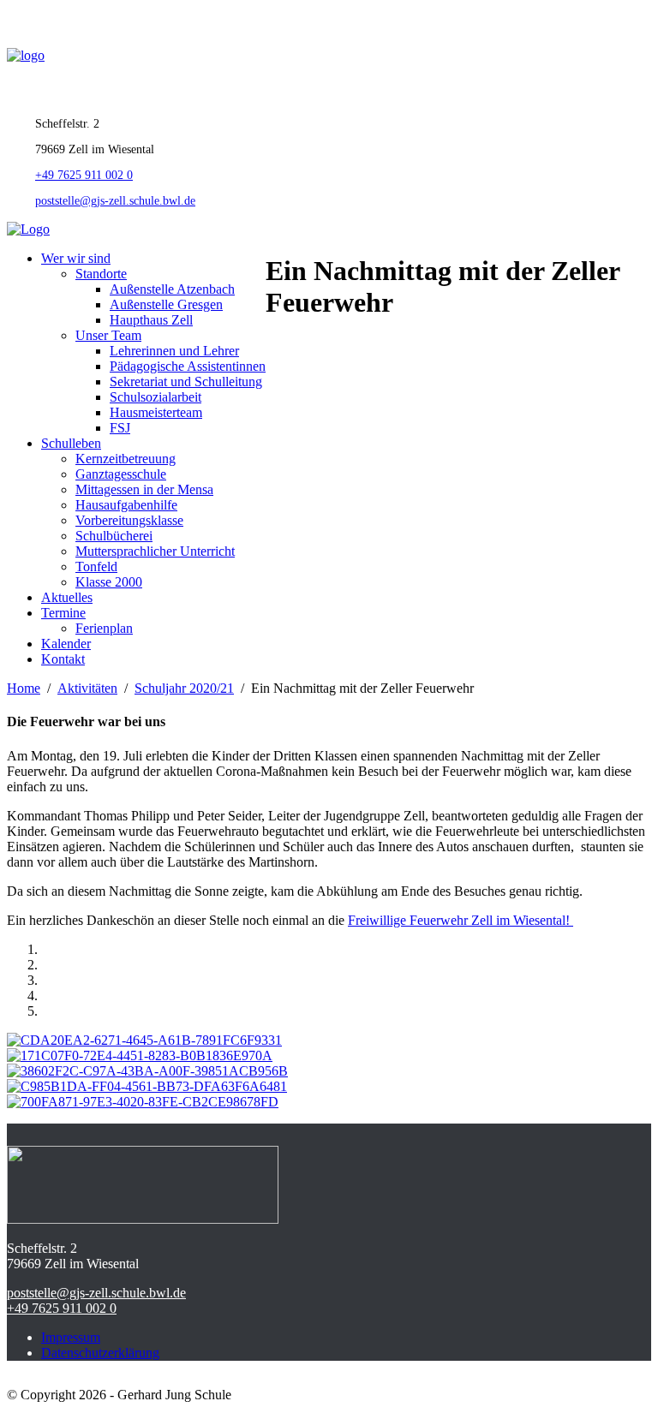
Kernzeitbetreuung (125, 458)
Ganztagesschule (120, 474)
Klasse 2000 (108, 582)
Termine (63, 612)
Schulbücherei (114, 535)
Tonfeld (96, 566)
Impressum (70, 1337)
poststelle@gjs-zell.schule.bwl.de (115, 200)
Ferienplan (104, 628)
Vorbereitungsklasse (129, 520)
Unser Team (108, 335)
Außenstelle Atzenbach (172, 289)
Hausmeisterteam (156, 412)
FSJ (120, 427)
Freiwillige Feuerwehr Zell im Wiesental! (460, 920)
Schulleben (71, 443)
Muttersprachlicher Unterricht (155, 551)
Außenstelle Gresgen (166, 304)
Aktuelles (67, 597)
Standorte (101, 273)
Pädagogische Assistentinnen (188, 366)
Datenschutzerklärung (100, 1352)
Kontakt (63, 659)
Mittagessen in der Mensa (144, 489)
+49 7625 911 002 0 (84, 175)
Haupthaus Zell (151, 320)
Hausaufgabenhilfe (126, 505)
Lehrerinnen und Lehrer (174, 350)
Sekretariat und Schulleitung (186, 381)
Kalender (66, 643)
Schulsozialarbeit (155, 397)
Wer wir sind (76, 258)
